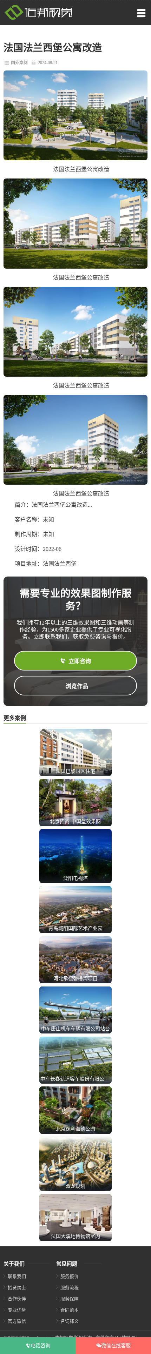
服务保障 (69, 1298)
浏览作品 (77, 686)
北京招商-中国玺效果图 (75, 821)
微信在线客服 (116, 1345)
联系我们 (17, 1276)
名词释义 (69, 1321)
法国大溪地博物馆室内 (75, 1236)
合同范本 (69, 1310)
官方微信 (17, 1321)
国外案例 (19, 62)
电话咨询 (40, 1345)
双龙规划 (75, 1186)
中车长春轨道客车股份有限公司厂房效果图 (87, 1079)
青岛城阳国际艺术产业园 (75, 928)
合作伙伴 (17, 1298)
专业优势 (17, 1310)
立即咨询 (79, 661)
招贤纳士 (17, 1287)
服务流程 (69, 1287)
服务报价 (69, 1276)
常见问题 (66, 1264)
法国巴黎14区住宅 (75, 771)
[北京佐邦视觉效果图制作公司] (38, 18)
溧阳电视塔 (75, 878)
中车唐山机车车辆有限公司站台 (75, 1028)
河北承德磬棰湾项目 (75, 978)
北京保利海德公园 (75, 1129)
